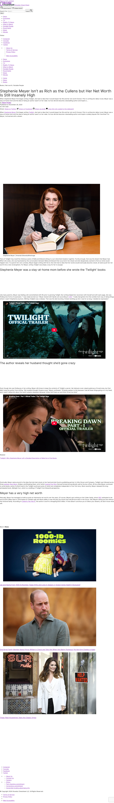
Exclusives (6, 18)
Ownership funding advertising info (18, 788)
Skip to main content (7, 1)
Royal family (7, 28)
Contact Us (10, 778)
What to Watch (8, 24)
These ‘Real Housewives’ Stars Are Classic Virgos (18, 718)
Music (5, 30)
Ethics (8, 782)
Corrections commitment (14, 786)
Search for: (4, 11)
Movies (5, 32)
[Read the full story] (49, 581)
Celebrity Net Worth (28, 501)
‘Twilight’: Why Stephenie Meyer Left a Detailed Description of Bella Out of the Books (28, 458)
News (5, 16)
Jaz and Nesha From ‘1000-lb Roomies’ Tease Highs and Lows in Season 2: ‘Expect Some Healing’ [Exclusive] (40, 585)
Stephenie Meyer (10, 112)
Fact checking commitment (15, 784)
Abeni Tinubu (6, 103)
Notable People (8, 26)
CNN (70, 297)
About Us (9, 48)
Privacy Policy (10, 52)
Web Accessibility (12, 56)
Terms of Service (12, 50)
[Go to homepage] (7, 764)
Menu (2, 13)
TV (4, 20)
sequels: (10, 484)
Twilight (31, 112)
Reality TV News (8, 22)
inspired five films (51, 484)
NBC (99, 497)
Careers (8, 780)
